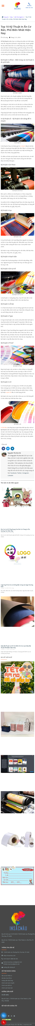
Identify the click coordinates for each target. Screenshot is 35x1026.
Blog (11, 17)
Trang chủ (6, 17)
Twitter (19, 473)
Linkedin (10, 475)
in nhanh (22, 146)
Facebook (13, 473)
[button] (3, 6)
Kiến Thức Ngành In (19, 17)
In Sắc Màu (4, 427)
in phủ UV (8, 392)
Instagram (25, 473)
